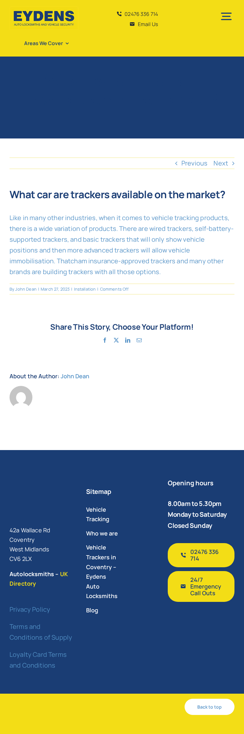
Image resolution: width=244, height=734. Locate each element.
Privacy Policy (30, 609)
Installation (85, 289)
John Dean (25, 289)
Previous (194, 163)
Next (221, 163)
